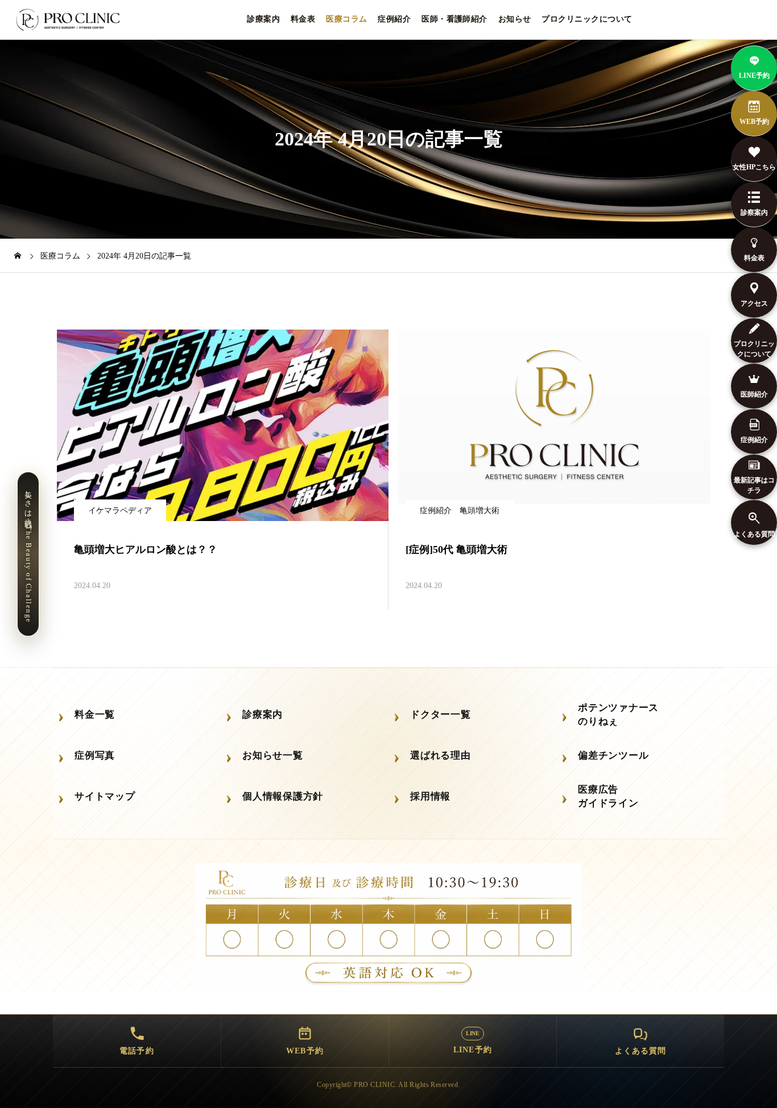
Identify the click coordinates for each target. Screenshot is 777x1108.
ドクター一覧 (440, 714)
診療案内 (263, 19)
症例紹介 (394, 19)
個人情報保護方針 (282, 796)
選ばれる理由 (440, 755)
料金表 (303, 19)
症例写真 (95, 755)
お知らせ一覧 (272, 755)
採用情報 (430, 796)
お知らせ (514, 19)
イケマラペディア (120, 510)
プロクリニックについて (587, 19)
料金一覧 (95, 714)
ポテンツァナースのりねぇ (618, 714)
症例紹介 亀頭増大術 (459, 510)
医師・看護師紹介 (454, 19)
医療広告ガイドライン (608, 796)
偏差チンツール (613, 755)
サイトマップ (105, 796)
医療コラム (346, 19)
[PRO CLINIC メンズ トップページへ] (70, 20)
